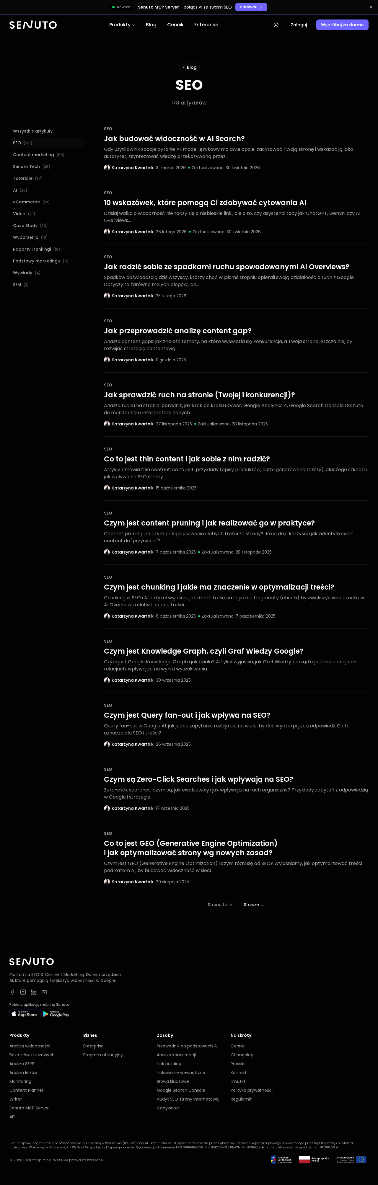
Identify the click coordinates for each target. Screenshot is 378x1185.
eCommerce (31, 202)
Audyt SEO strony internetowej (188, 1099)
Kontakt (239, 1072)
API (12, 1117)
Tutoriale (28, 178)
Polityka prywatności (252, 1090)
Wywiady (27, 273)
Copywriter (168, 1108)
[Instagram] (23, 992)
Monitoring (20, 1081)
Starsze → (254, 904)
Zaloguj (299, 25)
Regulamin (241, 1099)
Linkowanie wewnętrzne (181, 1072)
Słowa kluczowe (173, 1081)
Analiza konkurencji (176, 1055)
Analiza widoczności (29, 1046)
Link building (169, 1064)
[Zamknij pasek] (370, 7)
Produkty (120, 24)
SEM (21, 285)
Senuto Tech (31, 166)
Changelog (242, 1055)
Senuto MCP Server (29, 1108)
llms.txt (238, 1081)
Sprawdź (248, 6)
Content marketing (39, 155)
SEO (22, 143)
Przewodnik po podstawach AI (187, 1046)
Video (24, 214)
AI (20, 190)
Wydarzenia (30, 237)
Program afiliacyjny (103, 1055)
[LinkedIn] (34, 992)
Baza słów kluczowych (32, 1055)
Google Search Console (181, 1090)
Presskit (238, 1064)
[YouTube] (44, 992)
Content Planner (26, 1090)
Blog (151, 24)
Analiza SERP (21, 1064)
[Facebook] (12, 992)
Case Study (30, 225)
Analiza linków (23, 1072)
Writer (15, 1099)
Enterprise (206, 24)
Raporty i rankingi (36, 249)
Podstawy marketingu (41, 261)
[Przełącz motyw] (276, 24)
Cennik (175, 24)
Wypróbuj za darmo (342, 25)
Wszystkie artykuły (33, 131)
